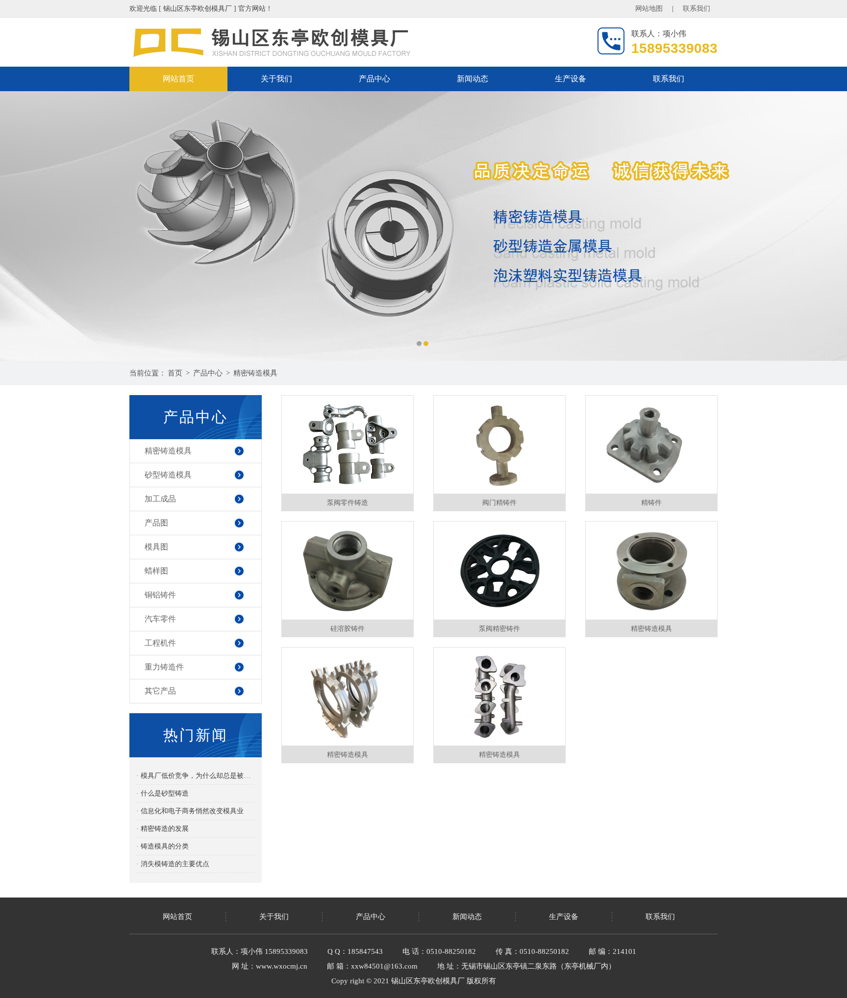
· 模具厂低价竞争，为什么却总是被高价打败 (195, 775)
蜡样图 (156, 571)
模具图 (156, 547)
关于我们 (276, 79)
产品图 (156, 523)
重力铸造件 (164, 667)
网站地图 (649, 8)
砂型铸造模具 (168, 475)
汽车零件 (160, 619)
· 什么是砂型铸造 (162, 793)
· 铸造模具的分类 (162, 846)
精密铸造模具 (255, 373)
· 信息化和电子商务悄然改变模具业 (190, 811)
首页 (175, 373)
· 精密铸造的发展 (162, 828)
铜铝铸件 (160, 595)
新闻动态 (472, 79)
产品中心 (374, 79)
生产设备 (570, 79)
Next (830, 226)
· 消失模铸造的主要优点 (172, 864)
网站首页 (178, 79)
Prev (17, 226)
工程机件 (160, 643)
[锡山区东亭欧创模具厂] (423, 226)
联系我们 (696, 8)
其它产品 (160, 691)
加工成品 (160, 499)
